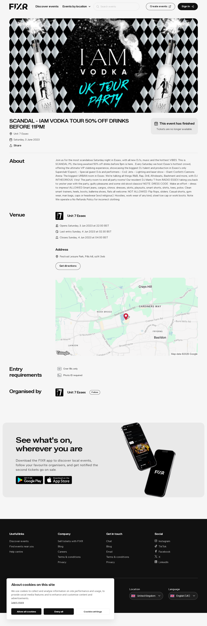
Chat (109, 541)
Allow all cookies (26, 611)
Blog (60, 546)
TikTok (162, 546)
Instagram (164, 541)
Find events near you (21, 546)
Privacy (62, 562)
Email (109, 551)
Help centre (16, 551)
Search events (108, 6)
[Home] (18, 6)
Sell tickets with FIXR (70, 541)
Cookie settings (93, 611)
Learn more (17, 602)
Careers (62, 551)
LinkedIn (163, 562)
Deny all (58, 611)
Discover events (47, 6)
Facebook (164, 551)
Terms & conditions (69, 556)
